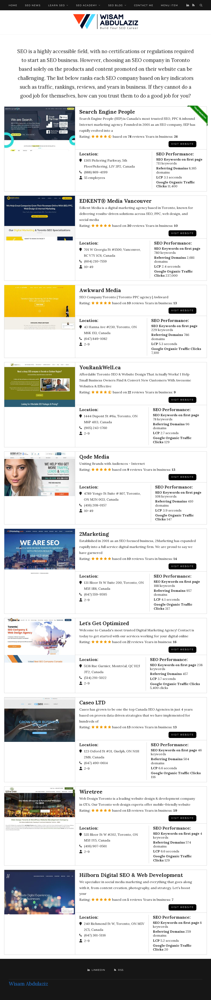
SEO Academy (86, 5)
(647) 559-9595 (95, 594)
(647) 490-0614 (96, 763)
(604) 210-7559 (95, 261)
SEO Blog (115, 5)
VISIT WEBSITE (182, 143)
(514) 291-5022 (95, 677)
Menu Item (169, 5)
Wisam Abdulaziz (28, 984)
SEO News (33, 5)
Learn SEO (56, 5)
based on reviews (128, 136)
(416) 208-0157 (95, 505)
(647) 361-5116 (95, 935)
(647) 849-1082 (95, 338)
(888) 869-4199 (96, 172)
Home (13, 5)
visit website (182, 233)
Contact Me (143, 5)
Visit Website (182, 649)
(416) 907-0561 (95, 846)
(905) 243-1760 (95, 427)
